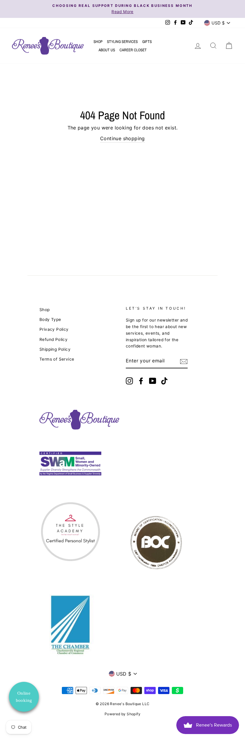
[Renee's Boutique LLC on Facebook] (141, 380)
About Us (107, 49)
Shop (98, 41)
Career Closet (133, 49)
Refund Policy (53, 339)
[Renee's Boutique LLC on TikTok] (164, 380)
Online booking (24, 697)
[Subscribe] (184, 361)
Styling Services (122, 41)
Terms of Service (56, 359)
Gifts (147, 41)
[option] (122, 9)
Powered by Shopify (122, 714)
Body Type (50, 319)
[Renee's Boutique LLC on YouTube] (152, 380)
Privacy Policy (54, 329)
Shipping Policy (55, 349)
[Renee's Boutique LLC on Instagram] (129, 380)
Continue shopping (122, 138)
